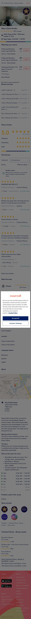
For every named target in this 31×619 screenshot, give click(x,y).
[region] (15, 309)
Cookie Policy (12, 313)
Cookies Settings (15, 323)
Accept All (15, 318)
